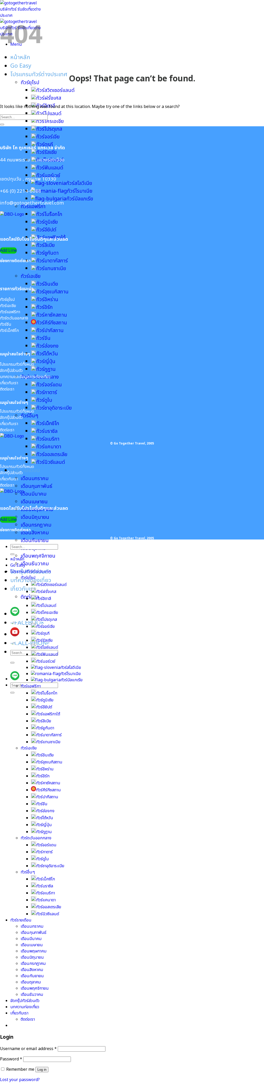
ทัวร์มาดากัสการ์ (52, 261)
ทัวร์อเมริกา (47, 439)
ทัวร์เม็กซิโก (47, 423)
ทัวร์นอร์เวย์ (45, 661)
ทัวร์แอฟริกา (31, 686)
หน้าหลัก (20, 57)
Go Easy (20, 66)
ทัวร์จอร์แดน (49, 385)
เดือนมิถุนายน (35, 517)
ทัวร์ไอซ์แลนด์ (47, 647)
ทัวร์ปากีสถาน (50, 330)
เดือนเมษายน (34, 502)
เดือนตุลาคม (31, 982)
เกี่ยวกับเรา (23, 589)
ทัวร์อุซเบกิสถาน (52, 292)
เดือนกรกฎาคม (36, 525)
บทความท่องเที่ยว (24, 1007)
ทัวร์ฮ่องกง (47, 346)
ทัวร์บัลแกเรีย (79, 199)
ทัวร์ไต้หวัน (47, 354)
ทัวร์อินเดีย (47, 284)
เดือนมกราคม (34, 478)
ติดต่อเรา (30, 597)
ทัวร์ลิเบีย (45, 245)
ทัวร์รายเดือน (25, 470)
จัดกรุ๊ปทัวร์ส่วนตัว (24, 1001)
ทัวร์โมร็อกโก (49, 214)
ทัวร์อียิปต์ (46, 230)
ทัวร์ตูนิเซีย (47, 222)
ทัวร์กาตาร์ (46, 392)
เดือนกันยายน (35, 540)
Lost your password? (20, 1080)
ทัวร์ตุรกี (43, 633)
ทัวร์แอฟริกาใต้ (48, 714)
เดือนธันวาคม (35, 564)
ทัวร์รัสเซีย (46, 152)
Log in (41, 1070)
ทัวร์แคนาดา (48, 447)
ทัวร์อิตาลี (43, 599)
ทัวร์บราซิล (46, 431)
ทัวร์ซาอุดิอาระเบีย (54, 408)
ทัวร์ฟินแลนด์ (49, 168)
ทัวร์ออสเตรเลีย (51, 454)
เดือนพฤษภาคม (33, 951)
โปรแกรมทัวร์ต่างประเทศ (38, 74)
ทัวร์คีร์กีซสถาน (51, 323)
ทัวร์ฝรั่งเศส (48, 98)
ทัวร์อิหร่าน (47, 299)
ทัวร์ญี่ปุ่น (45, 361)
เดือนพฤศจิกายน (38, 556)
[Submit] (12, 662)
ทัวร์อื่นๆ (29, 416)
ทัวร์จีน (43, 338)
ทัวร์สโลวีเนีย (79, 183)
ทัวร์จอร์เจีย (48, 137)
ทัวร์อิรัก (44, 307)
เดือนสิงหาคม (35, 533)
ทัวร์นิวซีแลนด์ (50, 462)
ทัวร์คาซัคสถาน (51, 315)
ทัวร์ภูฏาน (46, 369)
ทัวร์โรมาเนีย (79, 191)
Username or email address (28, 1049)
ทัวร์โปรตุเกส (49, 129)
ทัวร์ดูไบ (44, 400)
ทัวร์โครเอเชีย (50, 121)
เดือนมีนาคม (33, 494)
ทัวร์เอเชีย (30, 276)
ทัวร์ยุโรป (30, 83)
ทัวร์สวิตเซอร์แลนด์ (55, 90)
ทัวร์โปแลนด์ (46, 606)
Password (11, 1059)
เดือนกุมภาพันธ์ (36, 486)
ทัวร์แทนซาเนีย (51, 268)
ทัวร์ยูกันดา (47, 253)
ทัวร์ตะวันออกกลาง (36, 838)
